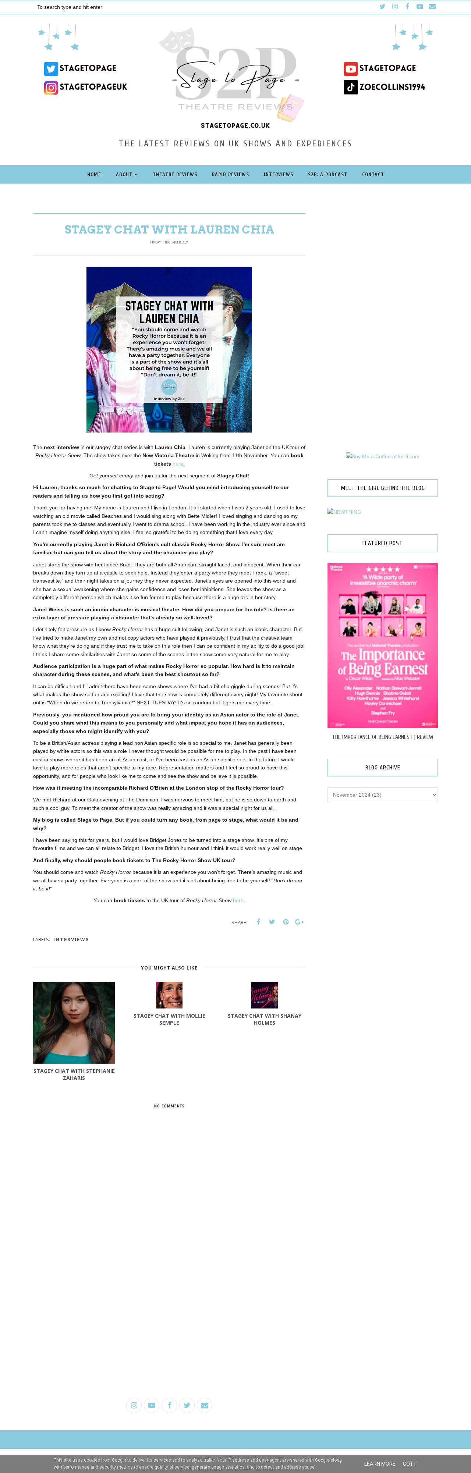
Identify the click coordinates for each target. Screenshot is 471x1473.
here (178, 464)
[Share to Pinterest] (285, 922)
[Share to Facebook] (258, 922)
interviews (71, 939)
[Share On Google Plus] (299, 922)
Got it (411, 1464)
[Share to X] (272, 922)
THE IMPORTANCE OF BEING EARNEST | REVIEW (382, 737)
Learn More (380, 1464)
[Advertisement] (169, 1335)
